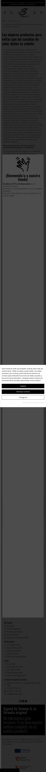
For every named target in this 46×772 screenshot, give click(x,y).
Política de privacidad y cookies (33, 403)
